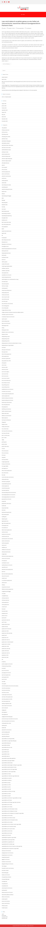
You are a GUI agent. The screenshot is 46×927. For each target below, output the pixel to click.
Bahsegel (3, 200)
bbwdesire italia (4, 204)
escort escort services (5, 378)
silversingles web (5, 714)
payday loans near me (6, 639)
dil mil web (4, 347)
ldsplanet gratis (4, 518)
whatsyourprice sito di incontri (7, 892)
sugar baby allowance (5, 736)
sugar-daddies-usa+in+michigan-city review (9, 811)
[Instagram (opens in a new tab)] (7, 2)
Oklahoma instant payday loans (7, 589)
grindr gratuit (4, 442)
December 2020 (4, 118)
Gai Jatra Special (4, 77)
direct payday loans (5, 356)
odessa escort (4, 582)
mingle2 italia (4, 554)
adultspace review (5, 152)
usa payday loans (5, 885)
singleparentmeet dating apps (7, 716)
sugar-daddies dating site (6, 743)
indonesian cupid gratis (6, 481)
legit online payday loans (6, 523)
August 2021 (4, 112)
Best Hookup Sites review (6, 222)
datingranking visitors (6, 340)
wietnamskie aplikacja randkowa (7, 894)
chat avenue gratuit (5, 283)
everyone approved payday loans (8, 393)
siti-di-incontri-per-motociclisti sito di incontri (10, 718)
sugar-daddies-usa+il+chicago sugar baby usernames (11, 802)
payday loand (4, 635)
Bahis (3, 198)
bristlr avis (3, 259)
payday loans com (5, 637)
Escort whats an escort (6, 382)
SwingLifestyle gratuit (5, 857)
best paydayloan (5, 226)
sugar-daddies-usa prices (6, 786)
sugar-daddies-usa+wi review (7, 833)
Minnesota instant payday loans (7, 556)
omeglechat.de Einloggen (6, 591)
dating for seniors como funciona (8, 332)
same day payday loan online (7, 699)
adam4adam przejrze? (6, 143)
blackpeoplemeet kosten (6, 253)
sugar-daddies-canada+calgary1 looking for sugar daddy (12, 765)
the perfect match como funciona (8, 868)
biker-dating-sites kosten (6, 239)
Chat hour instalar (5, 285)
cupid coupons (4, 318)
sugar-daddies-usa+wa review (7, 830)
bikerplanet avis (4, 242)
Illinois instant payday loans (7, 470)
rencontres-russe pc (5, 692)
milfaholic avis (4, 547)
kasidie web (4, 505)
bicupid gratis (4, 237)
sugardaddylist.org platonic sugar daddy (9, 837)
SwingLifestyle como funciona (7, 855)
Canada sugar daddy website (7, 266)
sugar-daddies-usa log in (6, 782)
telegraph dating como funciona (7, 863)
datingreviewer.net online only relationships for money (11, 343)
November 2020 (4, 121)
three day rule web (5, 870)
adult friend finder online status (7, 145)
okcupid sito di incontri (6, 587)
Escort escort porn (5, 376)
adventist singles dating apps (7, 158)
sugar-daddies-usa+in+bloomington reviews (9, 808)
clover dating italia (5, 307)
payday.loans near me (6, 652)
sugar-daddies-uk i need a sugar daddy (9, 771)
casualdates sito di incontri (6, 275)
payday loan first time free (6, 628)
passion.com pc (4, 615)
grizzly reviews (4, 444)
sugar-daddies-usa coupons (7, 778)
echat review (4, 365)
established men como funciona (7, 389)
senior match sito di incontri (7, 705)
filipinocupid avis (5, 417)
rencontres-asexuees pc (6, 688)
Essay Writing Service (5, 384)
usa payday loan (5, 883)
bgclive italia (4, 233)
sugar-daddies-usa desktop (6, 780)
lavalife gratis (4, 516)
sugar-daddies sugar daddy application (9, 758)
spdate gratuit (4, 725)
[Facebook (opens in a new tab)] (5, 2)
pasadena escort (5, 613)
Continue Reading (7, 64)
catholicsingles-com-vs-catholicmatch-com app (10, 279)
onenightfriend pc (5, 595)
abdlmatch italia (4, 138)
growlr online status (5, 446)
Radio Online (4, 79)
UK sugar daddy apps (5, 879)
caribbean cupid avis (5, 268)
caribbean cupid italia (5, 270)
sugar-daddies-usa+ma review (7, 815)
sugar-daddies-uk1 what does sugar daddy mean (10, 775)
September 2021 (5, 110)
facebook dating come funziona (7, 398)
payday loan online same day (7, 633)
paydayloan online (5, 655)
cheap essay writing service (6, 290)
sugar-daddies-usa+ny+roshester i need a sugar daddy (11, 824)
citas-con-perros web (5, 296)
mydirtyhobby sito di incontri (7, 565)
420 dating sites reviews (6, 136)
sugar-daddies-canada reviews (7, 762)
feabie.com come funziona (6, 415)
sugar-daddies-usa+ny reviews (7, 822)
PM (2, 659)
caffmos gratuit (4, 261)
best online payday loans (6, 224)
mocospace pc (4, 560)
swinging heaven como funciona (7, 852)
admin (4, 28)
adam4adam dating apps (6, 141)
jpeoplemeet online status (6, 503)
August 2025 (4, 103)
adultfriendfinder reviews (6, 149)
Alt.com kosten (4, 169)
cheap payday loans (5, 292)
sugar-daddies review (5, 754)
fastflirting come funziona (6, 409)
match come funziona (6, 540)
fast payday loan (5, 406)
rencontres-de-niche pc (6, 690)
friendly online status (5, 426)
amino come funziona (6, 173)
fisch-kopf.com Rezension (6, 420)
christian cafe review (5, 294)
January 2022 (4, 105)
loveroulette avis (5, 527)
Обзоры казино (5, 905)
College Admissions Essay (6, 310)
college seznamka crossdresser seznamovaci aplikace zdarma (12, 312)
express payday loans (5, 395)
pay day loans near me (6, 620)
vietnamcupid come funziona (7, 888)
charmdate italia (5, 281)
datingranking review (5, 338)
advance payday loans (6, 154)
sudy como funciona (5, 734)
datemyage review (5, 325)
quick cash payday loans (6, 674)
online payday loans (5, 604)
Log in (3, 914)
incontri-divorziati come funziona (8, 477)
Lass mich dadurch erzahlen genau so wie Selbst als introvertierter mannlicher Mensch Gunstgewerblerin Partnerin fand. (21, 23)
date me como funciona (6, 323)
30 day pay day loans (5, 130)
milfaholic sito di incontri (6, 549)
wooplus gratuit (4, 899)
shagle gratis (4, 710)
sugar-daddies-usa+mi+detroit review (8, 817)
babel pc (3, 193)
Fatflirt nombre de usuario (6, 411)
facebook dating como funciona (7, 400)
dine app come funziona (6, 349)
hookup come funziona (6, 463)
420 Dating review (5, 134)
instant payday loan (5, 485)
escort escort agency (5, 371)
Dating (3, 327)
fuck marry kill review (5, 433)
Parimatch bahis (5, 611)
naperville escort (5, 567)
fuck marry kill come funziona (7, 431)
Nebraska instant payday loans (7, 569)
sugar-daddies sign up (6, 756)
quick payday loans (5, 677)
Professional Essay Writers (6, 666)
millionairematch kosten (6, 551)
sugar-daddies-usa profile (6, 789)
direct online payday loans (6, 354)
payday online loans (5, 650)
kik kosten (3, 510)
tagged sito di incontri (6, 859)
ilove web (3, 474)
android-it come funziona (6, 176)
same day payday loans (6, 701)
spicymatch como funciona (6, 729)
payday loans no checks (6, 644)
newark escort (4, 578)
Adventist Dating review (6, 156)
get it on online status (6, 435)
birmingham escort (5, 246)
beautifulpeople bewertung (7, 215)
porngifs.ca (4, 661)
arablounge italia (5, 180)
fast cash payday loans (6, 404)
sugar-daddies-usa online (6, 784)
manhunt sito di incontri (6, 534)
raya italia (3, 681)
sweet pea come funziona (6, 850)
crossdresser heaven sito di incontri (8, 316)
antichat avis (4, 178)
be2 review (4, 209)
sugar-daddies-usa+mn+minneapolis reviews (10, 819)
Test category (4, 866)
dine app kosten (20, 28)
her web (3, 448)
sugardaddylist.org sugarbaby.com (8, 841)
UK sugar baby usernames (6, 877)
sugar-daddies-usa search (6, 793)
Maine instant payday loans (7, 529)
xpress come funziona (6, 903)
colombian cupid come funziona (7, 314)
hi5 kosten (4, 455)
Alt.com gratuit (4, 167)
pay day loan (4, 617)
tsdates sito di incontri (6, 874)
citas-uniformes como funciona (7, 303)
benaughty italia (5, 217)
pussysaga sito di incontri (6, 672)
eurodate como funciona (6, 391)
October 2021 (4, 108)
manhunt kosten (5, 532)
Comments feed (4, 916)
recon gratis (4, 683)
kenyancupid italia (5, 507)
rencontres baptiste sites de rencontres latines (10, 685)
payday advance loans (6, 624)
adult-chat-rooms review (6, 147)
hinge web (3, 457)
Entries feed (4, 915)
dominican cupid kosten (6, 358)
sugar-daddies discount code (7, 747)
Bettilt (3, 228)
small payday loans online (6, 723)
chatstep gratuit (4, 288)
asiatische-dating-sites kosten (7, 189)
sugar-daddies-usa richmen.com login (8, 791)
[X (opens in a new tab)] (3, 2)
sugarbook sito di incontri (6, 835)
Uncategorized (4, 881)
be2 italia (3, 206)
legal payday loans (5, 521)
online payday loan (5, 602)
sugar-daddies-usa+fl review (7, 800)
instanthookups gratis (6, 488)
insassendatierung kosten (6, 483)
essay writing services (5, 387)
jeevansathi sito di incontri (6, 499)
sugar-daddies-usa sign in (6, 795)
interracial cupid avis (5, 490)
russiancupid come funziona (7, 694)
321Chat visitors (4, 132)
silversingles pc (4, 712)
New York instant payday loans (7, 573)
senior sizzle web (5, 707)
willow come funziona (5, 896)
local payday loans (5, 525)
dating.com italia (5, 334)
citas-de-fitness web (5, 299)
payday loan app (5, 626)
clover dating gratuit (5, 305)
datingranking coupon (6, 336)
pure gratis (4, 668)
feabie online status (5, 413)
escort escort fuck (5, 373)
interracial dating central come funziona (9, 492)
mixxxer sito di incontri (6, 558)
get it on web (4, 437)
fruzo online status (5, 428)
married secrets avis (5, 536)
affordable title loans (5, 163)
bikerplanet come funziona (6, 244)
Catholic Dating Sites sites (6, 277)
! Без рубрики (4, 127)
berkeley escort (4, 220)
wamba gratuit (4, 890)
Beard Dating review (5, 211)
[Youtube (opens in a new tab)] (9, 2)
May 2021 (3, 114)
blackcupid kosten (5, 250)
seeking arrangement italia (6, 703)
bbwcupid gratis (4, 202)
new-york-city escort (5, 576)
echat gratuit (4, 362)
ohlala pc (3, 584)
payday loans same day (6, 648)
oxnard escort (4, 606)
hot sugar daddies (5, 466)
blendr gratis (4, 255)
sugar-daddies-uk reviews (6, 773)
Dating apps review (5, 329)
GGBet (3, 439)
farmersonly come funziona (7, 402)
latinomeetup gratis (5, 514)
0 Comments (28, 28)
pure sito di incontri (5, 670)
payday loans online (5, 646)
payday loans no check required (7, 641)
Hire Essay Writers (5, 459)
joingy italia (4, 501)
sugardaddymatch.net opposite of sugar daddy (10, 848)
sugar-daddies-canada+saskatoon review (9, 767)
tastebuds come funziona (6, 861)
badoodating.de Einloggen (6, 195)
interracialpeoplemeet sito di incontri (8, 496)
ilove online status (5, 472)
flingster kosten (4, 424)
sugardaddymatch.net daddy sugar (8, 844)
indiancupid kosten (5, 479)
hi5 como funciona (5, 453)
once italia (3, 593)
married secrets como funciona (7, 538)
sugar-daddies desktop (6, 745)
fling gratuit (4, 422)
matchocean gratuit (5, 543)
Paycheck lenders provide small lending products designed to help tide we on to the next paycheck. (19, 90)
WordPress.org (4, 918)
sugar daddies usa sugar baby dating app (9, 740)
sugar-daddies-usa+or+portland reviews (9, 826)
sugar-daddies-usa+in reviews (7, 806)
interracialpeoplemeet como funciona (8, 494)
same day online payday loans (7, 696)
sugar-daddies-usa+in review (7, 804)
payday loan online (5, 631)
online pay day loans (5, 600)
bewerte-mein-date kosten (6, 231)
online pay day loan (5, 598)
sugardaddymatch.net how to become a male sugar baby (12, 846)
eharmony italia (4, 367)
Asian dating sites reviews (6, 184)
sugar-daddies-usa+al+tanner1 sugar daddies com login (11, 797)
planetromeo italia (5, 657)
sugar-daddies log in (5, 749)
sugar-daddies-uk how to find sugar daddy (9, 769)
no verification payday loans (7, 580)
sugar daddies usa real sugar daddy (8, 738)
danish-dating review (5, 321)
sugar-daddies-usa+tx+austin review (8, 828)
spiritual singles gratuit (6, 732)
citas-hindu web (4, 301)
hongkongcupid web (5, 461)
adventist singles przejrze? (6, 160)
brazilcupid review (5, 257)
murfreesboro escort (5, 562)
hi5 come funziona (5, 450)
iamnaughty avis (5, 468)
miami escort (4, 545)
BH (2, 235)
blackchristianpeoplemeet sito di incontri (9, 248)
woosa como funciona (6, 901)
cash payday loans (5, 272)
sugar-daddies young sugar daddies (8, 760)
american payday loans (6, 171)
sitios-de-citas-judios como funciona (8, 721)
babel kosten (4, 191)
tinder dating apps (5, 872)
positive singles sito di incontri (7, 663)
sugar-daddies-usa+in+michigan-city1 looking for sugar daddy (13, 813)
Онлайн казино (4, 907)
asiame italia (4, 182)
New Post (3, 571)
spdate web (4, 727)
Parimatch (3, 609)
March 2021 (4, 116)
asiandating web (5, 187)
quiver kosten (4, 679)
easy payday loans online (6, 360)
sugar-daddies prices (5, 751)
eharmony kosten (5, 369)
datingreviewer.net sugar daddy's (8, 345)
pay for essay (4, 622)
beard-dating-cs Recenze (6, 213)
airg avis (3, 165)
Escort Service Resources (6, 380)
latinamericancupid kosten (6, 512)
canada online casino (5, 264)
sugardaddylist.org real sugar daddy (8, 839)
